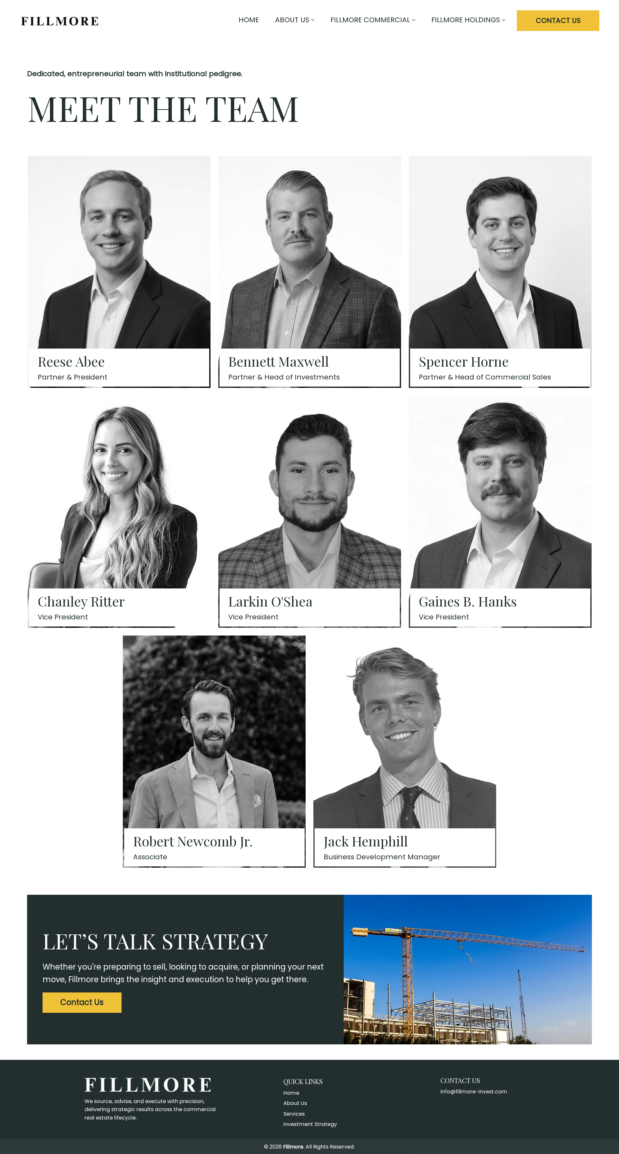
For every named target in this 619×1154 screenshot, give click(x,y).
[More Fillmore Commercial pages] (413, 20)
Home (291, 1093)
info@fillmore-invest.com (473, 1091)
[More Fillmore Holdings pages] (503, 20)
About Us (295, 1103)
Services (294, 1114)
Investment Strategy (310, 1124)
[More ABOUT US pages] (312, 20)
